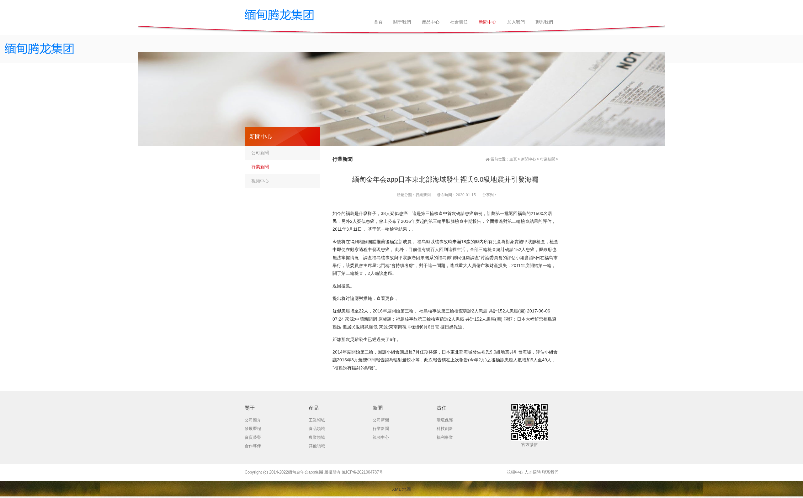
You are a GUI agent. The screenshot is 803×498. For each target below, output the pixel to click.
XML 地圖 (401, 489)
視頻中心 (260, 180)
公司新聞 (260, 152)
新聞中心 (528, 159)
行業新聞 (547, 159)
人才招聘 (532, 472)
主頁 (513, 159)
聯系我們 (550, 472)
